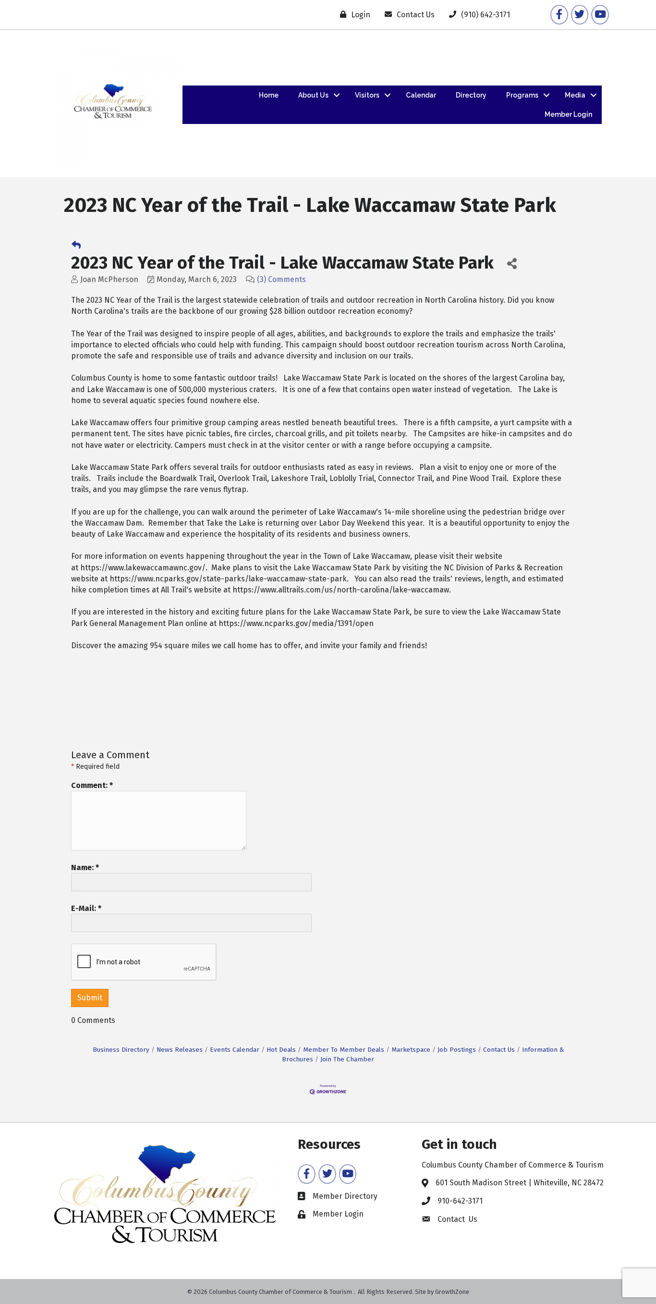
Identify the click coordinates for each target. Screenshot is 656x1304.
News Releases (180, 1050)
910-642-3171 (460, 1201)
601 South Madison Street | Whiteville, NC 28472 (520, 1182)
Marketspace (410, 1050)
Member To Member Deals (343, 1050)
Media (575, 95)
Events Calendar (234, 1050)
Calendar (421, 95)
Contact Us (499, 1050)
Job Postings (456, 1050)
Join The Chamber (347, 1059)
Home (269, 95)
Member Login (568, 114)
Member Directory (345, 1196)
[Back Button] (76, 245)
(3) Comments (281, 279)
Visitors (367, 95)
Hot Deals (281, 1050)
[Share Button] (511, 263)
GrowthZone (452, 1291)
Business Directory (121, 1050)
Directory (471, 95)
